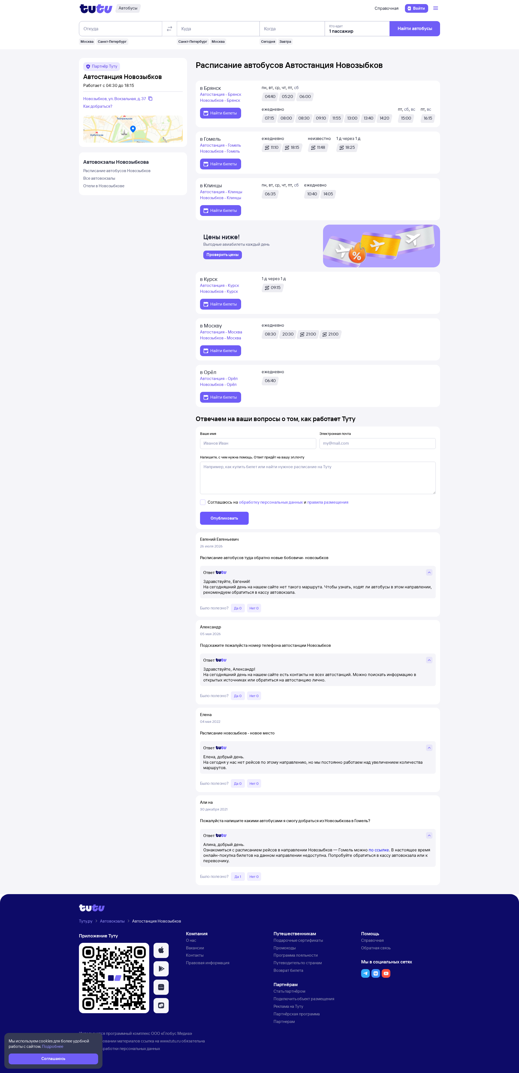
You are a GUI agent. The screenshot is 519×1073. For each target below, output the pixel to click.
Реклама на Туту (288, 1006)
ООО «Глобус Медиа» (171, 1033)
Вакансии (195, 947)
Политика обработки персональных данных (119, 1048)
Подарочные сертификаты (298, 940)
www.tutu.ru (170, 1041)
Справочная (386, 8)
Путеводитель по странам (298, 962)
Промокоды (285, 947)
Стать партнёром (289, 991)
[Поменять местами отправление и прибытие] (169, 28)
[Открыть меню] (436, 8)
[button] (161, 950)
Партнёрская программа (297, 1013)
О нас (191, 940)
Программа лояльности (296, 955)
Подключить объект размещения (304, 998)
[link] (222, 255)
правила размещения (327, 502)
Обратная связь (376, 947)
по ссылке (379, 849)
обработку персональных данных (271, 502)
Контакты (195, 955)
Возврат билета (288, 970)
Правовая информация (207, 962)
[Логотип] (96, 8)
